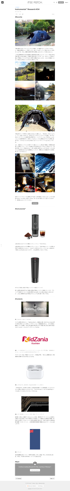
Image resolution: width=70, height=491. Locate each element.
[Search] (54, 2)
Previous (19, 478)
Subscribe (61, 2)
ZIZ (18, 135)
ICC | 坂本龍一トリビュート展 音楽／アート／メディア (31, 414)
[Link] (13, 17)
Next (51, 478)
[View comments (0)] (20, 14)
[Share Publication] (56, 2)
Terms (37, 483)
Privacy (33, 483)
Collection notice (41, 483)
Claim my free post (35, 470)
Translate (17, 7)
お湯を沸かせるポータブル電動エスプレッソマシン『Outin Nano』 (31, 243)
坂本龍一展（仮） (24, 422)
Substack (29, 488)
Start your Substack (32, 485)
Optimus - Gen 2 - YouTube (24, 319)
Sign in (66, 2)
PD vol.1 (19, 452)
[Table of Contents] (1, 245)
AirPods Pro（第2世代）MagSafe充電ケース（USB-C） (31, 385)
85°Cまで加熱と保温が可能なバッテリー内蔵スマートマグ (29, 287)
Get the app (40, 485)
